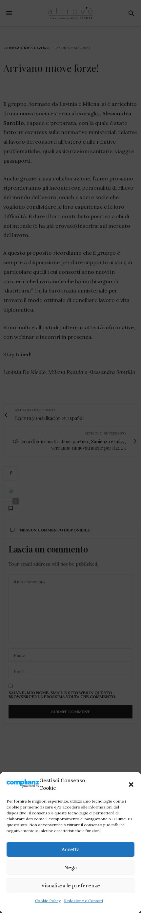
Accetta (71, 849)
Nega (70, 867)
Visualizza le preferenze (70, 885)
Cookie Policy (48, 900)
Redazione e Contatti (83, 900)
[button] (131, 784)
